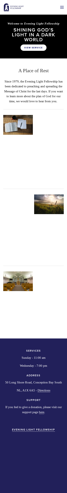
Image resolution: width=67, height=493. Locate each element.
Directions (44, 390)
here (41, 412)
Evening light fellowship (33, 429)
